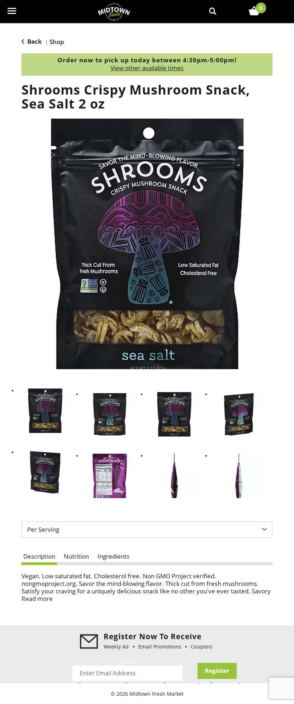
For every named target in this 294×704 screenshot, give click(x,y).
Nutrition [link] (76, 556)
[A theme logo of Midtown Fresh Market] (114, 11)
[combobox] (147, 529)
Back (34, 41)
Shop (56, 42)
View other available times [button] (147, 68)
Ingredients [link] (113, 556)
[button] (45, 410)
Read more (37, 598)
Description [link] (39, 556)
